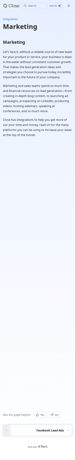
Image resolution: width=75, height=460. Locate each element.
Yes (42, 414)
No (56, 414)
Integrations (10, 19)
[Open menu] (69, 6)
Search (32, 5)
